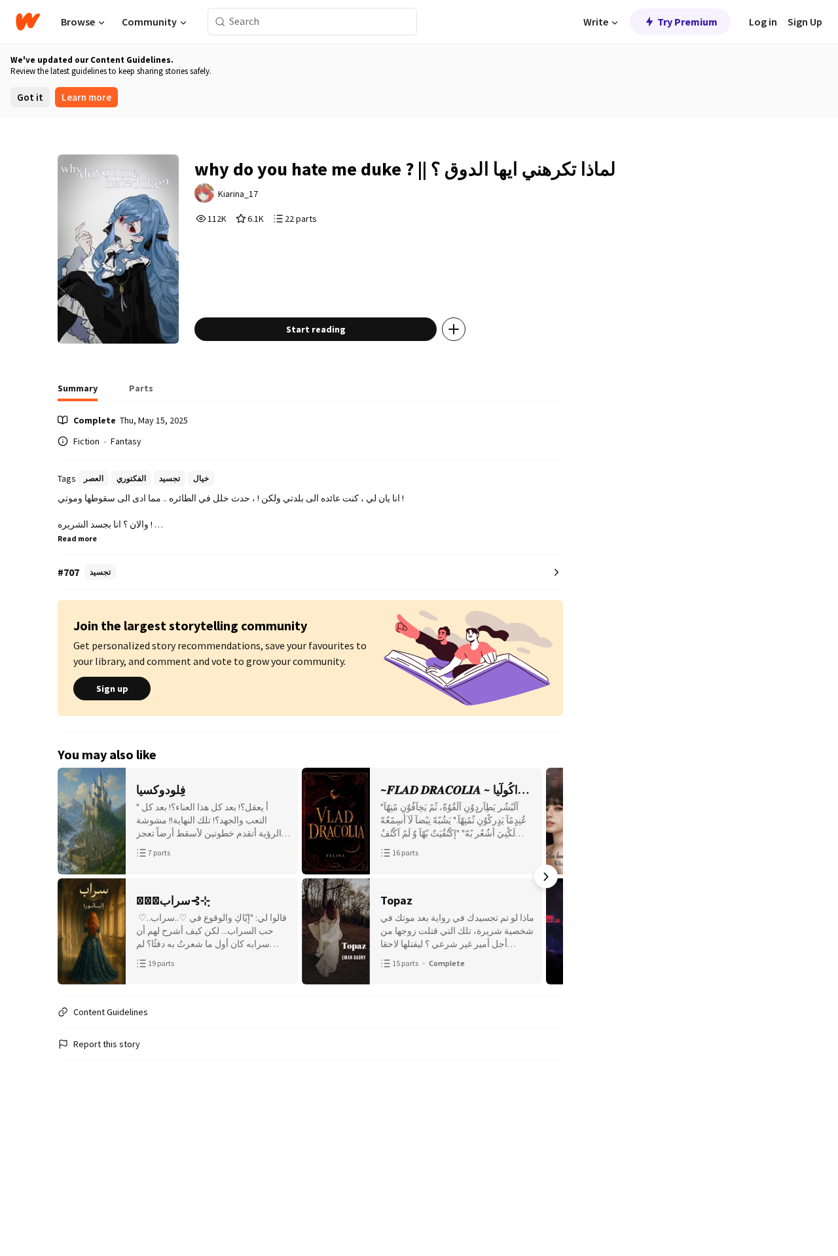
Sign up (112, 688)
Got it (30, 97)
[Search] (220, 22)
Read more (77, 538)
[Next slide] (546, 876)
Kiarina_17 (238, 194)
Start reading (316, 329)
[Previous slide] (74, 876)
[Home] (28, 21)
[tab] (78, 392)
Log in (763, 21)
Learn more (86, 97)
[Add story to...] (453, 329)
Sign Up (805, 21)
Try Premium (687, 21)
